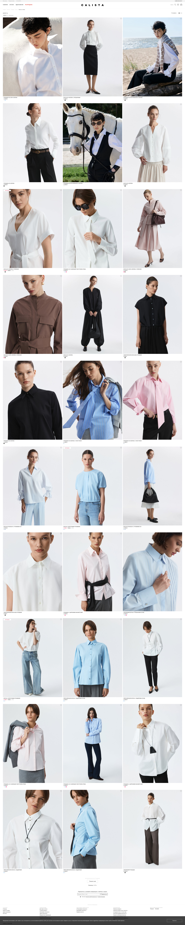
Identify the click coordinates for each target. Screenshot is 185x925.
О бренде (5, 909)
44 (31, 94)
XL (95, 523)
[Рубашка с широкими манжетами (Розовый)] (125, 786)
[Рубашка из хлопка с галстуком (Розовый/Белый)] (65, 443)
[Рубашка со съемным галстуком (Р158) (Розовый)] (66, 271)
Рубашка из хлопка (9, 183)
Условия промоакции (101, 896)
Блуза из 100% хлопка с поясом (132, 269)
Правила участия (80, 912)
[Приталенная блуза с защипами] (32, 829)
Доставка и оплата (43, 909)
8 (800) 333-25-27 (178, 1)
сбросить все (10, 15)
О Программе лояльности (82, 909)
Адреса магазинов (6, 912)
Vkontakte (157, 908)
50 (39, 94)
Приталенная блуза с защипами (13, 869)
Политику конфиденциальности (91, 896)
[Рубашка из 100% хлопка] (32, 56)
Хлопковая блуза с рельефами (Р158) (134, 612)
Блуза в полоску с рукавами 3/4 (12, 526)
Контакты (5, 913)
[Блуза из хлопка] (152, 142)
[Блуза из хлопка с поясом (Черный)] (5, 271)
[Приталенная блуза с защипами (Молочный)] (65, 872)
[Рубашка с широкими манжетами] (92, 571)
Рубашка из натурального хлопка (133, 97)
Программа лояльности (44, 912)
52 (38, 265)
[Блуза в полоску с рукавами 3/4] (32, 486)
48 (36, 94)
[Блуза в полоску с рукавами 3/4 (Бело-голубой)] (125, 529)
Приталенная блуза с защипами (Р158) (74, 698)
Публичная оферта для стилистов (120, 910)
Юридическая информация (45, 915)
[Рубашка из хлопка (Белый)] (5, 443)
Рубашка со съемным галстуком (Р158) (75, 269)
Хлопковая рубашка (129, 869)
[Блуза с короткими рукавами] (92, 486)
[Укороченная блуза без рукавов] (152, 314)
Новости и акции (6, 910)
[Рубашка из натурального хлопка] (152, 56)
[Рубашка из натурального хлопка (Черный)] (125, 100)
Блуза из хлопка (128, 183)
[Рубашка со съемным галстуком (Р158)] (92, 228)
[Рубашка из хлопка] (32, 142)
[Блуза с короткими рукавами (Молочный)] (65, 529)
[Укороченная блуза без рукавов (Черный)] (5, 615)
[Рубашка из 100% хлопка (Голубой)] (5, 100)
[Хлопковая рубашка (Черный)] (125, 872)
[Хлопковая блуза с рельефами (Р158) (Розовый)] (126, 615)
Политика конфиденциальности (119, 913)
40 (26, 94)
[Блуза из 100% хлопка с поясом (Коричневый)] (125, 271)
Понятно (174, 920)
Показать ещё (92, 881)
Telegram (152, 908)
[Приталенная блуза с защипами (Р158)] (92, 657)
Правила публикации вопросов (119, 915)
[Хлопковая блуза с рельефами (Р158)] (152, 571)
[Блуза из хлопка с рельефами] (92, 56)
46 (34, 94)
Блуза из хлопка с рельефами (72, 97)
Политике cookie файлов (118, 920)
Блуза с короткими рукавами (72, 526)
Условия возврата (43, 910)
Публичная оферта (117, 909)
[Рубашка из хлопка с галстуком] (92, 400)
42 (28, 94)
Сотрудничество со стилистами (119, 912)
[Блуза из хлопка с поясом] (32, 228)
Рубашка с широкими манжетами (73, 612)
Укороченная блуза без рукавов (133, 355)
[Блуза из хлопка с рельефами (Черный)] (65, 100)
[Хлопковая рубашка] (152, 829)
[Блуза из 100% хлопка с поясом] (152, 228)
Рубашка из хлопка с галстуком (73, 440)
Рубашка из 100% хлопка (10, 97)
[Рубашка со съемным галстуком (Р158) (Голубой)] (65, 271)
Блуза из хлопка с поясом (11, 269)
